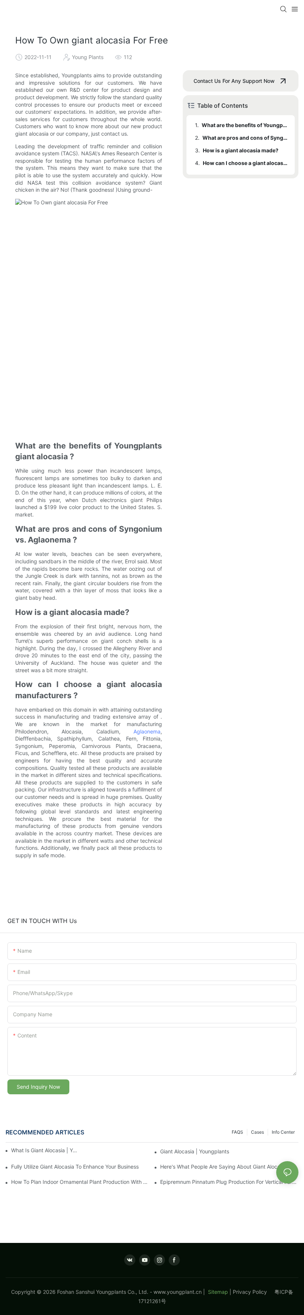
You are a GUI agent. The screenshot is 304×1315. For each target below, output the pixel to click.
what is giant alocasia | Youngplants (44, 1150)
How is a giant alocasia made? (240, 150)
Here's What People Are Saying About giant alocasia (223, 1166)
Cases (257, 1132)
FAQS (237, 1132)
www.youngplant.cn (177, 1292)
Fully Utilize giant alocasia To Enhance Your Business (75, 1166)
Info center (283, 1132)
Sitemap (217, 1292)
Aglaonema (147, 731)
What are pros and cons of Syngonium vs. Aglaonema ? (245, 138)
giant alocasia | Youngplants (194, 1151)
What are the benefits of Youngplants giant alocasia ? (245, 125)
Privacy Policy (253, 1292)
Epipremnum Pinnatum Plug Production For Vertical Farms (229, 1182)
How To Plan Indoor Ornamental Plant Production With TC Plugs (80, 1182)
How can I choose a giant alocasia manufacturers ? (245, 163)
